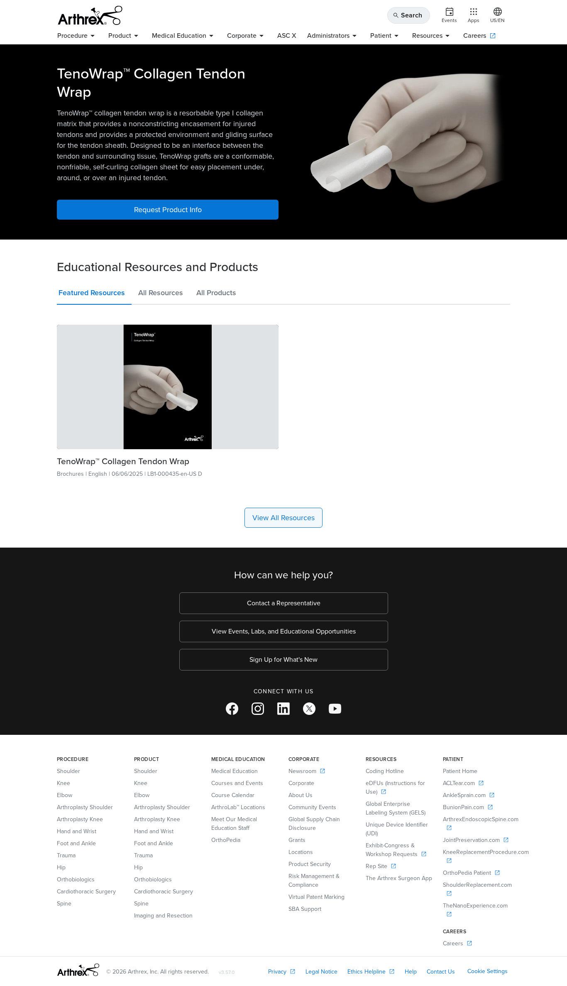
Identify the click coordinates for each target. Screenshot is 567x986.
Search (407, 15)
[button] (94, 294)
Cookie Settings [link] (487, 971)
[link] (168, 387)
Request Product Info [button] (168, 209)
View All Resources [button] (283, 517)
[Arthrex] (90, 15)
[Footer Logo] (78, 970)
